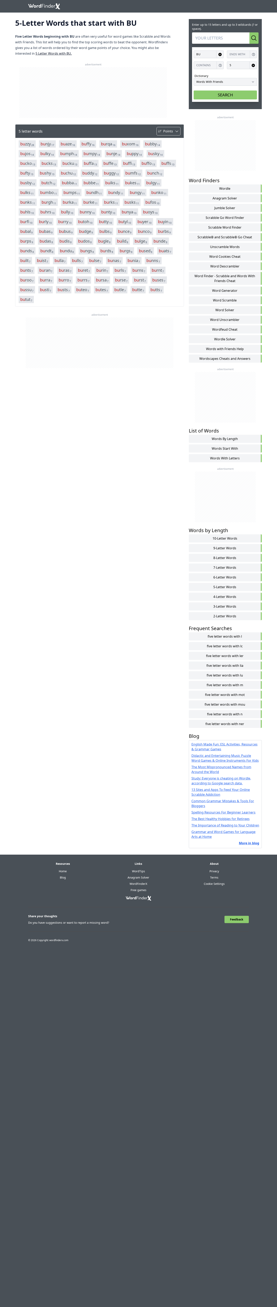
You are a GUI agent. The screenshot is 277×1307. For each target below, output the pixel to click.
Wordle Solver (225, 339)
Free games (138, 890)
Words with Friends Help (225, 349)
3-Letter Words (224, 606)
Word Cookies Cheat (224, 256)
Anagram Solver (225, 198)
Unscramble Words (225, 247)
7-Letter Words (224, 567)
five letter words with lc (225, 646)
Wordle (224, 188)
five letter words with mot (225, 694)
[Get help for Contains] (220, 65)
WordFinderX (138, 884)
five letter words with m (225, 685)
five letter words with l (225, 636)
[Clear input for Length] (253, 65)
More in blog (249, 843)
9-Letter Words (224, 548)
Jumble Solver (224, 208)
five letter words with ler (225, 656)
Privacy (214, 871)
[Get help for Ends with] (253, 54)
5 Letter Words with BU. (53, 53)
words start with (225, 448)
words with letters (225, 458)
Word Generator (224, 290)
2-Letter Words (224, 616)
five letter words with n (225, 714)
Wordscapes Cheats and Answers (224, 358)
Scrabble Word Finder (225, 227)
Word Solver (224, 310)
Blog (63, 877)
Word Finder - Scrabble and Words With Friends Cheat (224, 278)
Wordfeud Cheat (224, 329)
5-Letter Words (224, 587)
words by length (225, 439)
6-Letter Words (224, 577)
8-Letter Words (224, 558)
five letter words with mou (225, 704)
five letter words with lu (225, 675)
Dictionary (201, 76)
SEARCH (225, 95)
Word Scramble (225, 300)
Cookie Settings (214, 884)
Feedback (236, 919)
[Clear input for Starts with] (220, 54)
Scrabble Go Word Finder (225, 217)
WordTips (138, 871)
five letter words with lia (224, 665)
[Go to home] (44, 6)
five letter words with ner (224, 724)
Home (63, 871)
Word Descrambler (224, 266)
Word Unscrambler (224, 319)
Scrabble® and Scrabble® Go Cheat (225, 237)
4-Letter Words (224, 596)
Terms (214, 877)
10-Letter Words (225, 538)
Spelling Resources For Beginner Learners (223, 812)
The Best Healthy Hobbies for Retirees (220, 819)
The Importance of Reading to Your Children (225, 825)
